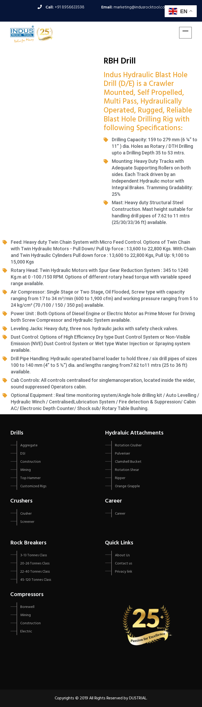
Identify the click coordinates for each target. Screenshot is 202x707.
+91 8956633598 (69, 7)
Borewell (27, 607)
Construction (30, 462)
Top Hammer (30, 478)
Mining (25, 470)
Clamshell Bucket (128, 462)
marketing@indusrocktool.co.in (141, 7)
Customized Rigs (33, 486)
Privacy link (123, 572)
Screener (27, 522)
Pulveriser (122, 454)
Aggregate (29, 445)
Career (120, 514)
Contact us (123, 563)
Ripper (120, 478)
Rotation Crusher (128, 445)
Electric (26, 631)
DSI (22, 454)
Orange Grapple (127, 486)
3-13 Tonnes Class (33, 555)
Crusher (26, 514)
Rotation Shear (127, 470)
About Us (122, 555)
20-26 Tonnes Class (34, 563)
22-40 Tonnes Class (35, 572)
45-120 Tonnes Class (35, 580)
